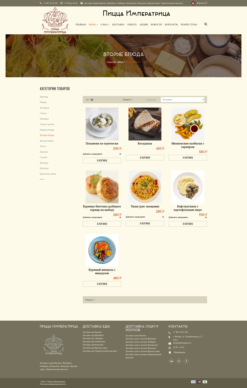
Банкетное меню (48, 174)
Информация (179, 352)
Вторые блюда (47, 135)
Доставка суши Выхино (136, 336)
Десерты (44, 163)
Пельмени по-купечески (102, 143)
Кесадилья (145, 143)
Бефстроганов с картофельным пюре (188, 208)
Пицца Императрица (56, 382)
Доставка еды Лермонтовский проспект (100, 351)
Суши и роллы (47, 124)
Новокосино (131, 3)
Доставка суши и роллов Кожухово (141, 348)
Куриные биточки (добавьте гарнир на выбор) (102, 208)
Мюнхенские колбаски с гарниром (188, 145)
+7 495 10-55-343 (180, 332)
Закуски (44, 152)
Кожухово (142, 3)
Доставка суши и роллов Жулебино (141, 339)
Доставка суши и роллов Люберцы (141, 342)
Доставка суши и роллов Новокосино (142, 345)
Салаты (43, 157)
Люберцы (121, 3)
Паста (43, 146)
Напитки (44, 168)
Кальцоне (44, 108)
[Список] (91, 100)
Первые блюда (47, 130)
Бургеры (44, 97)
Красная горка (154, 3)
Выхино (102, 3)
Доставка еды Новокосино (94, 342)
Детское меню (47, 141)
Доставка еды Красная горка (95, 348)
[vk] (171, 361)
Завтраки (44, 119)
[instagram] (179, 361)
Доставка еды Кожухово (93, 345)
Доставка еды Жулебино (93, 335)
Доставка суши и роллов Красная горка (143, 351)
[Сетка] (87, 100)
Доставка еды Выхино (92, 332)
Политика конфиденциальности (53, 384)
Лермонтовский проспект (172, 3)
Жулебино (111, 3)
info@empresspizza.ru (182, 343)
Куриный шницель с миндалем (102, 271)
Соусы (43, 113)
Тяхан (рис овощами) (145, 206)
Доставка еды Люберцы (93, 338)
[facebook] (186, 361)
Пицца (43, 102)
